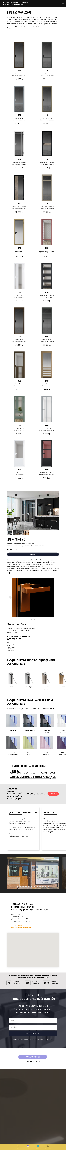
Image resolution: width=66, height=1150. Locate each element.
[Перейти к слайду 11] (31, 886)
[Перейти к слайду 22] (48, 886)
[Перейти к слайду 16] (39, 886)
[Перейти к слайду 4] (34, 619)
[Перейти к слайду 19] (43, 886)
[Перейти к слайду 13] (34, 886)
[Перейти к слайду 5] (22, 886)
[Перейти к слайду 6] (23, 886)
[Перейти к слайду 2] (31, 619)
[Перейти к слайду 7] (25, 886)
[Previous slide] (10, 597)
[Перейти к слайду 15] (37, 886)
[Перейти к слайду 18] (42, 886)
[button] (33, 554)
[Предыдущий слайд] (10, 510)
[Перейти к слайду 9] (28, 886)
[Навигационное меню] (63, 3)
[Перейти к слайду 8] (26, 886)
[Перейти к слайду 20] (45, 886)
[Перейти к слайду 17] (40, 886)
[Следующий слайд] (55, 510)
